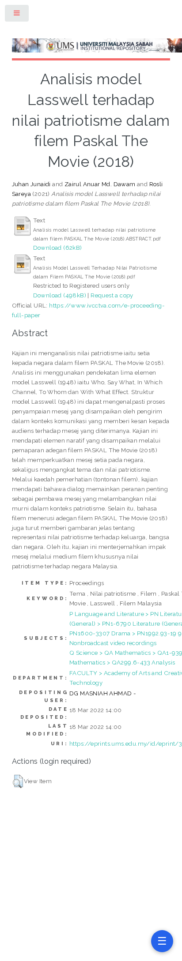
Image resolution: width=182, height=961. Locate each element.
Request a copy (112, 295)
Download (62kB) (57, 247)
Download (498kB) (59, 295)
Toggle (17, 15)
